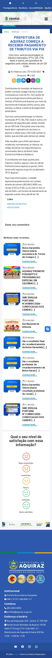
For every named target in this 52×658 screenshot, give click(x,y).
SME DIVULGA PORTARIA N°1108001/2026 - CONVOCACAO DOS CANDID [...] (33, 414)
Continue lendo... (29, 261)
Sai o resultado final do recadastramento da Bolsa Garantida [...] (34, 344)
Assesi (16, 654)
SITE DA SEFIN (13, 207)
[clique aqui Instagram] (29, 646)
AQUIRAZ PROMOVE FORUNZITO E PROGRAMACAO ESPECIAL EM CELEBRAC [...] (33, 277)
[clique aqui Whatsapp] (36, 646)
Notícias (15, 32)
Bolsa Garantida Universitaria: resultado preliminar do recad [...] (33, 389)
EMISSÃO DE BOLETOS (17, 204)
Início (6, 32)
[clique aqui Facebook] (22, 646)
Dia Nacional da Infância (30, 325)
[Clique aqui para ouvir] (33, 80)
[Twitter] (28, 80)
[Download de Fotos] (19, 80)
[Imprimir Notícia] (14, 80)
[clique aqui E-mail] (15, 646)
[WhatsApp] (38, 80)
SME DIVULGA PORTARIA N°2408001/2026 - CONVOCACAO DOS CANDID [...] (33, 303)
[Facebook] (23, 80)
